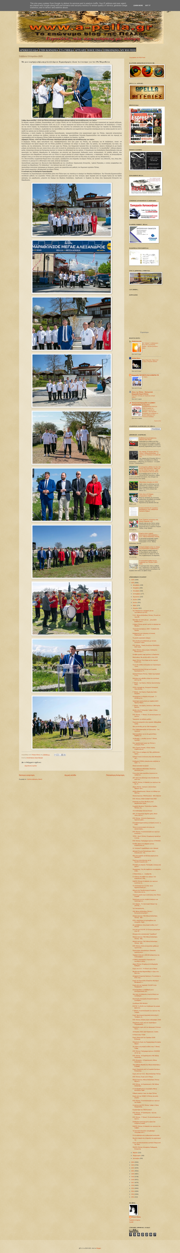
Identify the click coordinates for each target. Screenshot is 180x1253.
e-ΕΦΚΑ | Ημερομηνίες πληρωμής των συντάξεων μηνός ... (144, 960)
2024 (133, 1162)
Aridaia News (136, 358)
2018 (133, 1179)
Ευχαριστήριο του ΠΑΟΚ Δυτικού (142, 1109)
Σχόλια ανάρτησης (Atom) (34, 779)
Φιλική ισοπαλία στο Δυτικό (141, 765)
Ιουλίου (135, 599)
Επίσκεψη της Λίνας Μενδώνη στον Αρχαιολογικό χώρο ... (143, 802)
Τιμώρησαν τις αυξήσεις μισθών (142, 719)
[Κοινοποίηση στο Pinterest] (64, 755)
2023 (133, 1165)
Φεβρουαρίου (137, 1155)
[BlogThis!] (57, 755)
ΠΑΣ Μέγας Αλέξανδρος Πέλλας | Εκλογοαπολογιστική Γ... (142, 912)
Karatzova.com (136, 341)
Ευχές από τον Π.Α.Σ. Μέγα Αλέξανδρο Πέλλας (147, 1074)
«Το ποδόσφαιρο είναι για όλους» (142, 810)
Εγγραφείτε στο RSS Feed (137, 57)
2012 (133, 1197)
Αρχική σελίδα (70, 775)
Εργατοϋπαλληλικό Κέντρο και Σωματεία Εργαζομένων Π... (144, 670)
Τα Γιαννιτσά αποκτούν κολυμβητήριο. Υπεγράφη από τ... (144, 1131)
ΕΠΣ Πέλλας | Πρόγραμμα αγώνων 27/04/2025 (147, 841)
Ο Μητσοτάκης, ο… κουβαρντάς (142, 874)
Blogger (98, 1248)
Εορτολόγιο (144, 332)
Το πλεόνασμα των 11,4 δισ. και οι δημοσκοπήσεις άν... (143, 886)
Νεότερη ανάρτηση (26, 775)
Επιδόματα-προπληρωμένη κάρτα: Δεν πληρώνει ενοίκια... (144, 1122)
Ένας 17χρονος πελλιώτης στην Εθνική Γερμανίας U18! (148, 520)
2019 (133, 1176)
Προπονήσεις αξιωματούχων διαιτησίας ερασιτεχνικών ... (144, 951)
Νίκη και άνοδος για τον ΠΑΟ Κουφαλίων (145, 726)
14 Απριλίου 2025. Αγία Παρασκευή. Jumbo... (146, 1031)
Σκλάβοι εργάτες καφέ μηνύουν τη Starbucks (146, 654)
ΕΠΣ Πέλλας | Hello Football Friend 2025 (145, 798)
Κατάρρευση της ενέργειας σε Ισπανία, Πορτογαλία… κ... (144, 634)
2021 (133, 1171)
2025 (133, 582)
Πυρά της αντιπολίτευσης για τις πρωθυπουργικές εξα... (142, 861)
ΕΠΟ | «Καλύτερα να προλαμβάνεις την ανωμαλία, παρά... (144, 921)
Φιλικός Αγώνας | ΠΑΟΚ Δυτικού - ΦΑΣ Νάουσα (147, 796)
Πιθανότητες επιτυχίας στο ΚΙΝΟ (148, 482)
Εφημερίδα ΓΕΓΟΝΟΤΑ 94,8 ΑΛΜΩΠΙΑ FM (145, 375)
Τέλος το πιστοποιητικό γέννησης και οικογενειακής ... (143, 827)
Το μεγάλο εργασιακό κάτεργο (141, 638)
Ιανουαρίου (136, 1158)
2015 (133, 1188)
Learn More (138, 5)
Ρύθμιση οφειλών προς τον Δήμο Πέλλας (145, 1093)
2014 (133, 1191)
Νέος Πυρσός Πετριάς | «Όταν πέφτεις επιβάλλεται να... (144, 748)
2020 (133, 1174)
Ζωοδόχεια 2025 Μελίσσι (140, 1003)
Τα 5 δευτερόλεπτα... (139, 908)
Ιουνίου (135, 602)
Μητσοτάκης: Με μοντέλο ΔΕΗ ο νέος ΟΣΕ (145, 657)
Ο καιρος (144, 377)
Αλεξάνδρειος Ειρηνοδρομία (34, 758)
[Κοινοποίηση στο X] (60, 755)
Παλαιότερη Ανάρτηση (115, 775)
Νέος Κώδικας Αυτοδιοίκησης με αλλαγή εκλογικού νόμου (144, 641)
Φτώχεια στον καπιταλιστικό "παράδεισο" (145, 934)
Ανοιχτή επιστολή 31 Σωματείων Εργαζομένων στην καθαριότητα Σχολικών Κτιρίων (148, 509)
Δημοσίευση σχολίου (31, 765)
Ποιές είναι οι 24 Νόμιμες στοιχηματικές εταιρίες (146, 494)
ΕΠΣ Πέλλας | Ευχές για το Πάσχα (143, 1076)
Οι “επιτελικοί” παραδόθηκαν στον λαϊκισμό (145, 848)
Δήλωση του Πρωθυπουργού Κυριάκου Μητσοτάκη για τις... (144, 891)
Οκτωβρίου (136, 591)
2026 (133, 579)
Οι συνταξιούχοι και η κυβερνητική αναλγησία (146, 1135)
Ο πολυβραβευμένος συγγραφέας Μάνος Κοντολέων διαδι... (145, 1089)
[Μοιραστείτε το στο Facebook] (62, 755)
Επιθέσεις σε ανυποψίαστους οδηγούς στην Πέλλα (147, 438)
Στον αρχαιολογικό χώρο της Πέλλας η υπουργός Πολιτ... (144, 743)
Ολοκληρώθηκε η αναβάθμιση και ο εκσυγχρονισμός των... (143, 990)
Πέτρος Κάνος (136, 1217)
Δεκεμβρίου (136, 585)
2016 (133, 1185)
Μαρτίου (135, 1152)
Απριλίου (135, 608)
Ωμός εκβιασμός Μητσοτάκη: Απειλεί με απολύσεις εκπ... (144, 769)
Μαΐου (135, 605)
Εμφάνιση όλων (157, 420)
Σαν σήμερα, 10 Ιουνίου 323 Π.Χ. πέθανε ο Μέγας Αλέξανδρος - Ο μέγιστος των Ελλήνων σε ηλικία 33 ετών (149, 454)
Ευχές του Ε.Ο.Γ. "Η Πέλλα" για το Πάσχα (145, 968)
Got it (147, 5)
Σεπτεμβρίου (137, 594)
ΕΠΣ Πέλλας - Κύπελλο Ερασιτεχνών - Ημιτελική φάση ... (144, 819)
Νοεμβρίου (136, 588)
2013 (133, 1194)
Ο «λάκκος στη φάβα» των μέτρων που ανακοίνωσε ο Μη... (144, 877)
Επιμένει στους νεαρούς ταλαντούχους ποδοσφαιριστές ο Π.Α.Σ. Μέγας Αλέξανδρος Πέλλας (149, 535)
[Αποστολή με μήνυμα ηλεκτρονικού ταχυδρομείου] (55, 755)
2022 (133, 1168)
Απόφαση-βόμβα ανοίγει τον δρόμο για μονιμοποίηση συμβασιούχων (149, 547)
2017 (133, 1182)
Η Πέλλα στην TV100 (139, 1034)
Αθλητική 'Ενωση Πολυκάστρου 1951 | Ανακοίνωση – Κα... (144, 852)
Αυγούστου (136, 596)
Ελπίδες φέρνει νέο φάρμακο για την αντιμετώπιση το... (143, 844)
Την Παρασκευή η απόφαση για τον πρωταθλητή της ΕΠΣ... (143, 611)
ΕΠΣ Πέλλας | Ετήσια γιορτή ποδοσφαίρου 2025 (147, 1019)
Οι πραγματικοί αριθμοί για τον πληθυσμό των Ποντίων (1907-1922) (148, 562)
